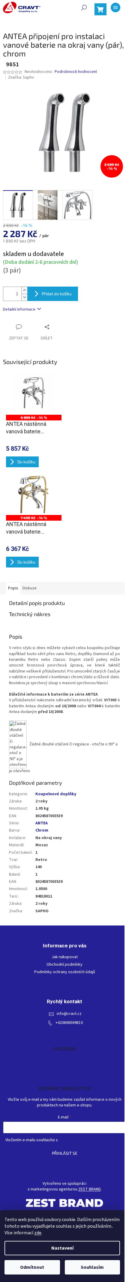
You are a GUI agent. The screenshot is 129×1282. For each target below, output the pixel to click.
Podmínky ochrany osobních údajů (64, 972)
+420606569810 (69, 1023)
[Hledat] (84, 8)
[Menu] (116, 8)
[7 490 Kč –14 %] (34, 494)
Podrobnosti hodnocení (76, 72)
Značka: (21, 77)
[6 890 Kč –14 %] (34, 394)
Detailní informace (19, 309)
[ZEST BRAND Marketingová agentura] (65, 1203)
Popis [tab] (13, 588)
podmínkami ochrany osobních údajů (91, 1140)
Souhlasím (92, 1267)
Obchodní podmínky (64, 965)
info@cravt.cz (69, 1014)
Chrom (41, 830)
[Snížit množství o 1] (24, 297)
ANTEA (41, 823)
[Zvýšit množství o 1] (24, 290)
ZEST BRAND (89, 1189)
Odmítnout (32, 1267)
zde (37, 1232)
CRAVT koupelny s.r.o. (64, 1060)
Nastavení (62, 1248)
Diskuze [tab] (29, 588)
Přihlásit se (64, 1153)
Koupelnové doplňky (55, 794)
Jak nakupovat (65, 957)
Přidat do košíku (57, 293)
